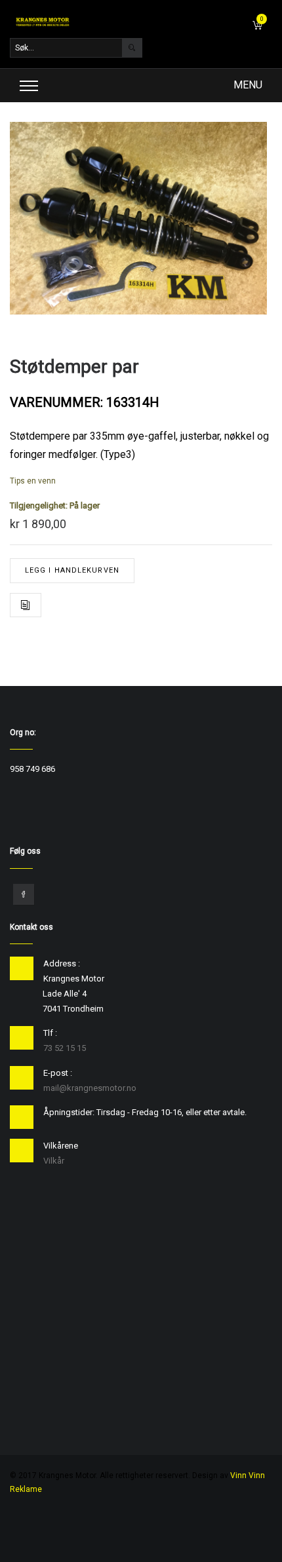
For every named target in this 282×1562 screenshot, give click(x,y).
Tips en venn (33, 481)
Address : (61, 963)
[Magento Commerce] (42, 21)
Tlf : (50, 1033)
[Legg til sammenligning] (25, 605)
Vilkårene (60, 1146)
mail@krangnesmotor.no (89, 1088)
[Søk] (132, 48)
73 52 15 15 (64, 1048)
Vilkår (53, 1161)
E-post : (57, 1073)
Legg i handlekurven (72, 570)
